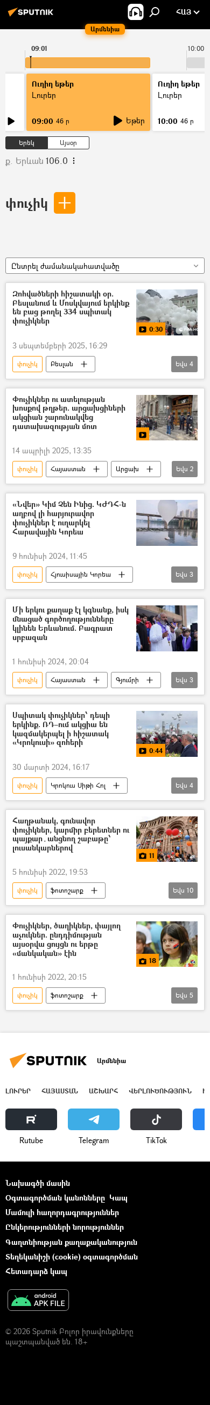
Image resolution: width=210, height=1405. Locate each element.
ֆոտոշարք (67, 890)
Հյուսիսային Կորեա (81, 574)
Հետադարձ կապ (36, 1271)
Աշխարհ (103, 1091)
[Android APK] (38, 1301)
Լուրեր (18, 1091)
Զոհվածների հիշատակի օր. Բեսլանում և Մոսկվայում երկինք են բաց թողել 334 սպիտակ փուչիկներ (70, 307)
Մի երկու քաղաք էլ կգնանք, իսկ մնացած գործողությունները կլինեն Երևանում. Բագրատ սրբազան (70, 623)
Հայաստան (68, 468)
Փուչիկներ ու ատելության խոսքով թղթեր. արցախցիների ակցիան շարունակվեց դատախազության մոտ (68, 413)
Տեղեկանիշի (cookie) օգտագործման (71, 1256)
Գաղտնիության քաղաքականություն (71, 1242)
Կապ (118, 1197)
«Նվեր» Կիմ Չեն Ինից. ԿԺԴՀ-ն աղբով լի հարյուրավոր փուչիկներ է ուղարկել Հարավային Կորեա (69, 518)
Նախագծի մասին (37, 1183)
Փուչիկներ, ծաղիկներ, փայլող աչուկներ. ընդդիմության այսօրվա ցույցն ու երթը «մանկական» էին (66, 939)
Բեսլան (62, 363)
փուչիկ (26, 203)
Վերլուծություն (160, 1091)
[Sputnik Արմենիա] (32, 16)
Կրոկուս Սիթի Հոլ (78, 785)
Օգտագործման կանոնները (55, 1197)
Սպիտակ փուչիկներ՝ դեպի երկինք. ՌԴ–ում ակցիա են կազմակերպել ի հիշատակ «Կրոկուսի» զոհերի (61, 729)
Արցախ (127, 468)
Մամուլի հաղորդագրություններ (62, 1212)
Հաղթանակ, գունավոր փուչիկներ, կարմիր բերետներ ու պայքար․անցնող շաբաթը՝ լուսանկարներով (70, 834)
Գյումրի (127, 679)
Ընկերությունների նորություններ (64, 1227)
